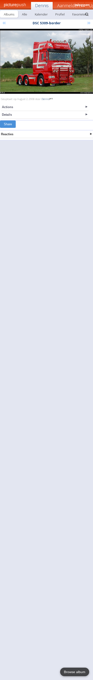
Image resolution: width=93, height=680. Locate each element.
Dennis (42, 5)
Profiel (60, 14)
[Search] (87, 14)
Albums (9, 14)
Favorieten (79, 14)
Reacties (7, 134)
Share (8, 124)
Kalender (41, 14)
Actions (7, 107)
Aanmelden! (68, 5)
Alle (24, 14)
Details (7, 114)
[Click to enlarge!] (46, 61)
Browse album (74, 672)
